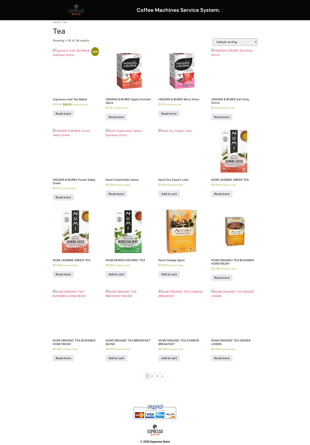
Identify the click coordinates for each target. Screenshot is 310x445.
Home (56, 22)
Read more (63, 113)
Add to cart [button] (169, 194)
